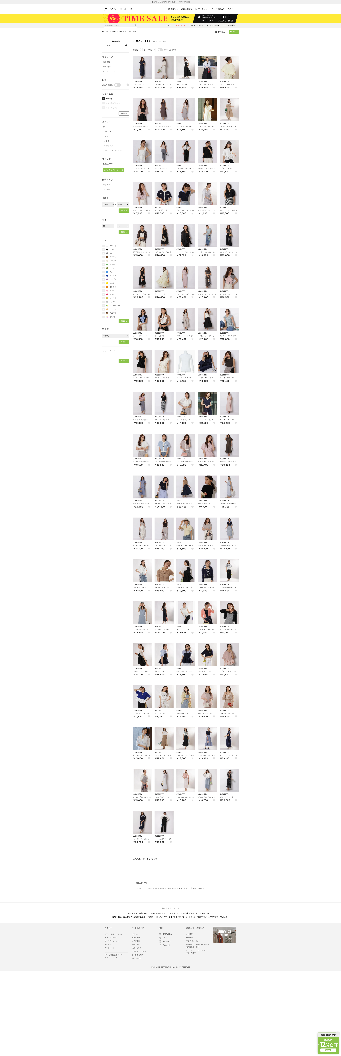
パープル (112, 279)
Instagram (166, 941)
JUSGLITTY (131, 32)
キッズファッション (112, 941)
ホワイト (112, 246)
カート (234, 9)
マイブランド (203, 9)
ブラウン (112, 257)
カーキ (112, 268)
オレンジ (112, 287)
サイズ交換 (136, 941)
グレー (112, 253)
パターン (112, 309)
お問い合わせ (136, 958)
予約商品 (106, 189)
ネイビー (112, 276)
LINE (165, 938)
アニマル (112, 313)
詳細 (188, 2)
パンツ (106, 141)
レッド (112, 294)
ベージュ (112, 261)
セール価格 (107, 67)
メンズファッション (112, 937)
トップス (107, 131)
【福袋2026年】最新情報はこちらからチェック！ (146, 913)
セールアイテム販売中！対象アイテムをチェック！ (191, 913)
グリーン (112, 264)
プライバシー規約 (192, 941)
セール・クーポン (110, 71)
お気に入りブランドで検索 (113, 170)
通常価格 (106, 62)
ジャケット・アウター (113, 150)
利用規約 (189, 937)
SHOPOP (233, 32)
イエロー (112, 283)
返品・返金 (136, 944)
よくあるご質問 (137, 955)
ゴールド (112, 298)
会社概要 (189, 934)
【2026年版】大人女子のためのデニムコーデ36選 (132, 917)
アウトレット (109, 948)
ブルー (112, 272)
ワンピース (108, 146)
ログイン (174, 9)
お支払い (135, 934)
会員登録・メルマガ (139, 951)
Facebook (166, 945)
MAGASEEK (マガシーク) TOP (113, 32)
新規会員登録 (186, 9)
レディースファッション (113, 934)
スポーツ (108, 944)
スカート (107, 136)
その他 (112, 317)
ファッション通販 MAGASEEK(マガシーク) (118, 9)
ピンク (112, 291)
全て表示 (109, 99)
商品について (136, 948)
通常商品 (106, 185)
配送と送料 (136, 937)
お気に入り (220, 9)
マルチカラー (114, 306)
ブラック (112, 249)
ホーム (105, 127)
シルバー (112, 302)
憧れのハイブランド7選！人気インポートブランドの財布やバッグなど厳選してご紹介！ (193, 917)
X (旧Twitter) (167, 934)
